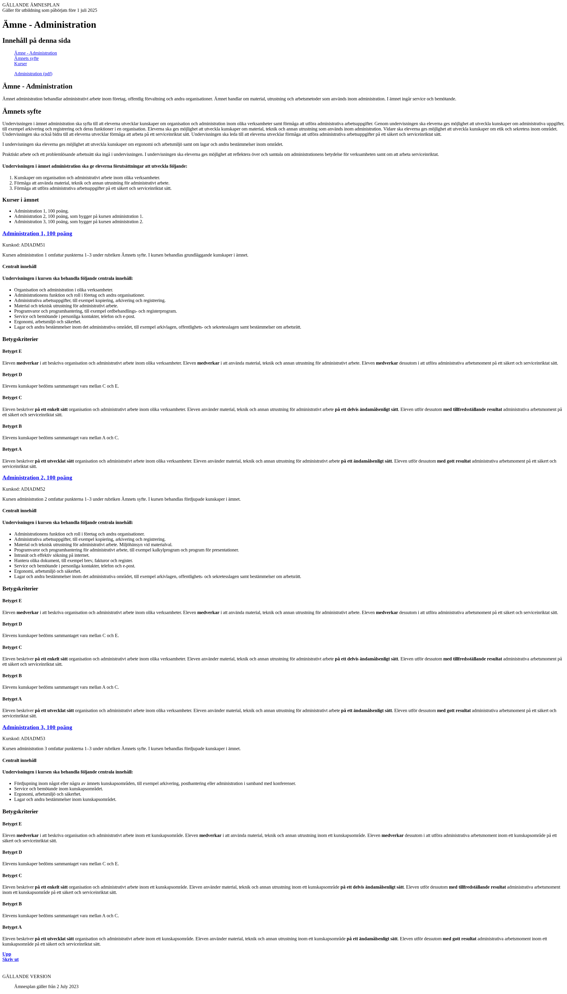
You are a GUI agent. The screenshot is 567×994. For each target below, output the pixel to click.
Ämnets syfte (26, 58)
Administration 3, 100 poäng (37, 727)
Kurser (20, 63)
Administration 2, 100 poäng (37, 477)
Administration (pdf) (33, 73)
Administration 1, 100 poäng (37, 233)
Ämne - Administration (35, 53)
